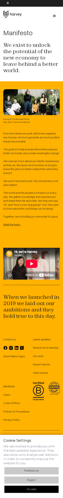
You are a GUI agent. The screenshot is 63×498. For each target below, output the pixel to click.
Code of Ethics (11, 403)
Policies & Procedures (16, 411)
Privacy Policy (11, 419)
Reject (31, 479)
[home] (12, 14)
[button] (54, 16)
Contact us (9, 339)
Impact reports (41, 364)
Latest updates (42, 339)
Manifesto (9, 386)
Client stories (40, 372)
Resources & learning (45, 347)
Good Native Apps (14, 356)
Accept (31, 489)
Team (6, 394)
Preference (31, 470)
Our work (38, 356)
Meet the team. (12, 224)
